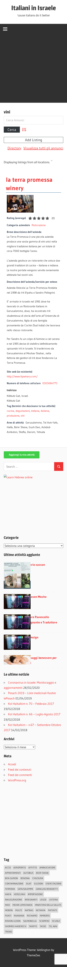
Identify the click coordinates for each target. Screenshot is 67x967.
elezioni (38, 883)
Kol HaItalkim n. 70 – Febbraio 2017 (31, 703)
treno (8, 931)
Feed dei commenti (20, 775)
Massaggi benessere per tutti (41, 660)
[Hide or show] (52, 161)
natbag (29, 910)
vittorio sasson (35, 564)
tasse (43, 926)
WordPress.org (17, 780)
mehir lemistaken (22, 904)
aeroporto (19, 867)
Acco (8, 867)
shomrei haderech (15, 926)
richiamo (32, 915)
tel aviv (53, 926)
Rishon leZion (13, 920)
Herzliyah (19, 894)
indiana (35, 410)
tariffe (33, 926)
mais (7, 904)
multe (18, 910)
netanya (40, 910)
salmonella (30, 920)
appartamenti (13, 872)
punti (8, 915)
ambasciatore (47, 867)
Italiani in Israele (33, 8)
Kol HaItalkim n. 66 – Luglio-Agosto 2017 (34, 714)
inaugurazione (13, 899)
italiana (45, 410)
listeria (53, 899)
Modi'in (9, 910)
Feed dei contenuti (19, 769)
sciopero (44, 920)
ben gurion (11, 878)
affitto (32, 867)
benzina (25, 878)
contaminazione (14, 883)
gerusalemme (25, 888)
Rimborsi (45, 915)
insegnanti (31, 899)
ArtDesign (31, 637)
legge (43, 899)
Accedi (12, 764)
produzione (13, 415)
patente (52, 910)
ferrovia (10, 888)
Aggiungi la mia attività (21, 454)
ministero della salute (48, 904)
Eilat (28, 883)
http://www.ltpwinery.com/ (22, 376)
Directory (14, 148)
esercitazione (53, 883)
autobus (28, 872)
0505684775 (49, 383)
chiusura (37, 878)
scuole (56, 920)
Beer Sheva (42, 872)
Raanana (19, 915)
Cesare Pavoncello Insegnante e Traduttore (41, 619)
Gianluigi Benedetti (47, 888)
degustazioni (23, 410)
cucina (10, 410)
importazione (35, 894)
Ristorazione (39, 225)
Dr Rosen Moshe (35, 597)
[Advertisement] (33, 69)
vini (22, 415)
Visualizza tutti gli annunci (43, 148)
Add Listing (33, 140)
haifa (8, 894)
